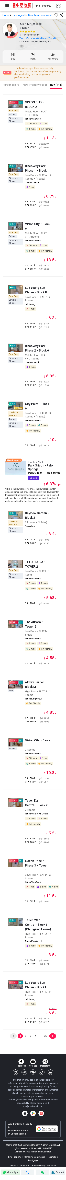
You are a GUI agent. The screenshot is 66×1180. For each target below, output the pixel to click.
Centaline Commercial (35, 1157)
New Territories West (40, 15)
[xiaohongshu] (24, 1072)
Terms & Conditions (20, 1165)
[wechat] (33, 1072)
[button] (56, 15)
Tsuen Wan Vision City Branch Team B (37, 38)
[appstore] (25, 1113)
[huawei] (41, 1113)
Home (6, 15)
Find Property (15, 1157)
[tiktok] (42, 1072)
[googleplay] (33, 1113)
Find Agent (19, 15)
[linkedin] (50, 1072)
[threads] (15, 1072)
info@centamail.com (33, 1106)
